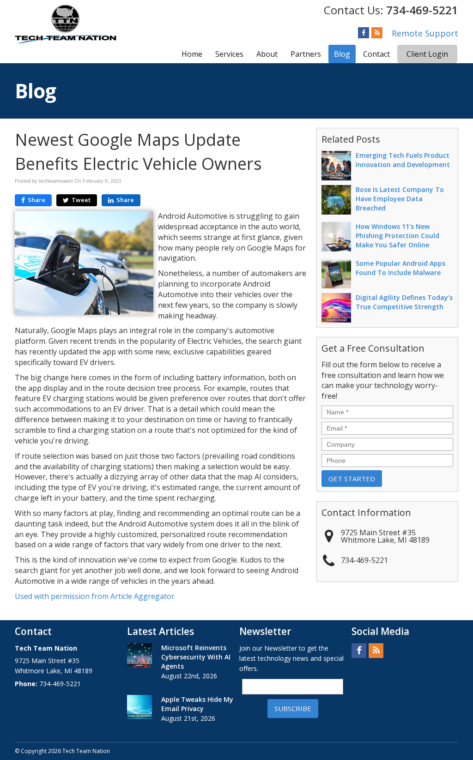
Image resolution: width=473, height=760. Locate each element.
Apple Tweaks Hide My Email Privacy (197, 704)
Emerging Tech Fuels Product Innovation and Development (403, 160)
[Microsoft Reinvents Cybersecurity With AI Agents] (139, 655)
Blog (342, 54)
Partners (306, 54)
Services (229, 54)
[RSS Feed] (376, 33)
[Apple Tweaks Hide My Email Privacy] (139, 707)
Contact (376, 54)
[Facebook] (363, 33)
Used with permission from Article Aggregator (95, 596)
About (267, 54)
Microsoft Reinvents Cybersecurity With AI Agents (195, 656)
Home (192, 54)
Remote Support (425, 33)
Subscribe (292, 708)
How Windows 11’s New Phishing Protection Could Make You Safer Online (397, 235)
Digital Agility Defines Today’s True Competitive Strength (404, 302)
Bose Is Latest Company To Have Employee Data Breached (400, 198)
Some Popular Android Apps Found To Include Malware (400, 268)
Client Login (427, 54)
